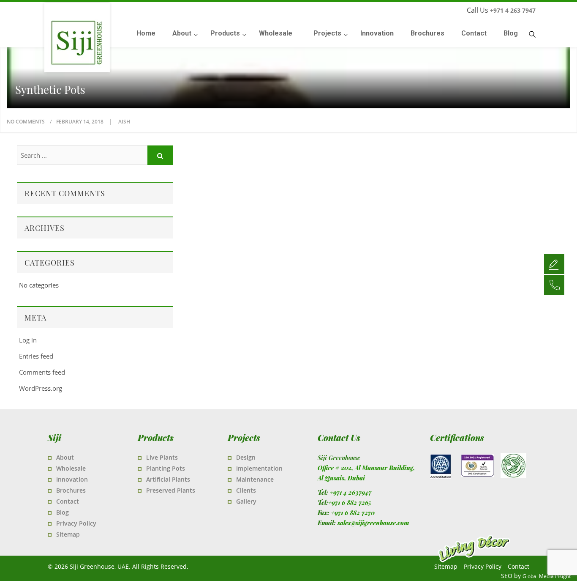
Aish (124, 121)
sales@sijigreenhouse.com (373, 523)
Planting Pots (165, 468)
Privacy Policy (76, 523)
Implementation (259, 468)
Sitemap (68, 534)
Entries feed (36, 356)
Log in (28, 340)
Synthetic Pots (50, 89)
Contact (67, 501)
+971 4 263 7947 (513, 10)
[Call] (554, 284)
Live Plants (162, 457)
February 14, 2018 (80, 121)
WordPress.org (40, 388)
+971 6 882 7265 (349, 503)
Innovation (72, 479)
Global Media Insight (547, 576)
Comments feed (42, 372)
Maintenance (255, 479)
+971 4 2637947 (350, 492)
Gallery (246, 501)
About (65, 457)
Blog (62, 512)
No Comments (26, 121)
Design (246, 457)
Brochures (71, 490)
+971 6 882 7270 (353, 513)
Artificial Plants (168, 479)
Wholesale (71, 468)
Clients (246, 490)
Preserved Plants (170, 490)
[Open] (554, 263)
